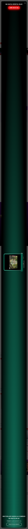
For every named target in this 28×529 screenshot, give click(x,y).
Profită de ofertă (14, 524)
